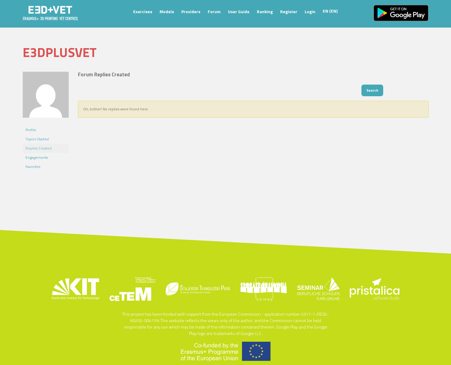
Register (288, 11)
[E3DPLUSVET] (46, 122)
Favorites (32, 166)
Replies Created (38, 148)
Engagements (36, 157)
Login (310, 11)
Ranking (265, 11)
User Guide (238, 11)
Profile (30, 130)
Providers (190, 11)
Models (167, 11)
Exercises (142, 11)
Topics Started (37, 139)
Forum (214, 11)
